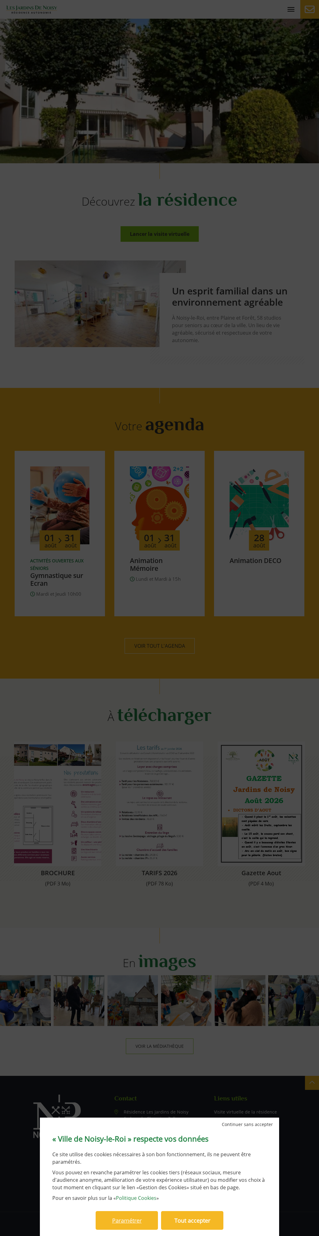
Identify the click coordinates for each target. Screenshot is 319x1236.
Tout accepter (192, 1220)
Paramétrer (127, 1220)
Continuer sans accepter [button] (247, 1124)
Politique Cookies (136, 1198)
